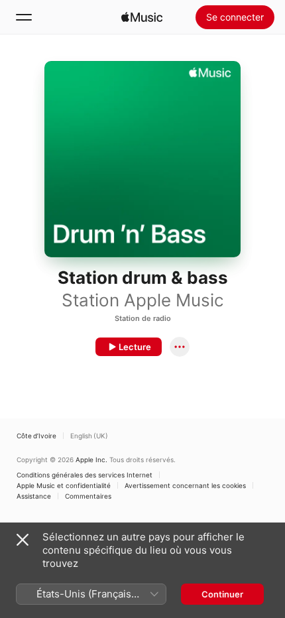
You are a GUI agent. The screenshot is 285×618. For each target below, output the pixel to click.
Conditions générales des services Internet (84, 474)
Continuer (222, 594)
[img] (141, 17)
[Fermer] (22, 540)
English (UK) (89, 435)
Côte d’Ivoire (36, 435)
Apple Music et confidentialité (64, 485)
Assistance (34, 496)
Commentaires (88, 496)
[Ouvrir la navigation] (23, 17)
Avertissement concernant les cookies (185, 485)
